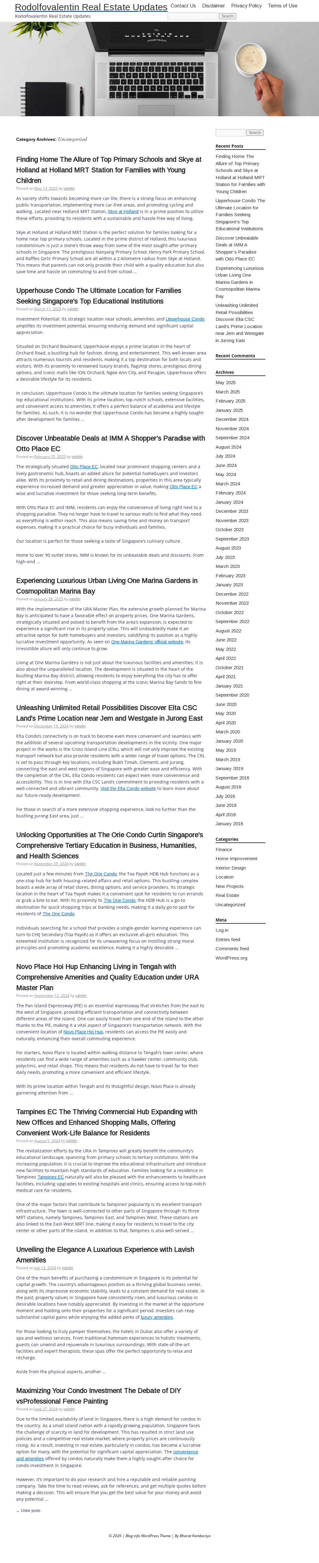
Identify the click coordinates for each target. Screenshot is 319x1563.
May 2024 (226, 474)
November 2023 (232, 520)
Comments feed (232, 948)
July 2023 (225, 557)
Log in (222, 930)
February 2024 (230, 492)
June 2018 (226, 805)
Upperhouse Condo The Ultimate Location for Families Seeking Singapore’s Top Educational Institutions (240, 214)
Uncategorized (230, 904)
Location (225, 876)
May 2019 (226, 750)
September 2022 (232, 621)
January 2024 (229, 502)
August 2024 (228, 447)
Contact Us (183, 5)
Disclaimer (213, 5)
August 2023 (228, 547)
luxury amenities (157, 1317)
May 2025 (226, 382)
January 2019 (229, 768)
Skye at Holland (123, 211)
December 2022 (232, 594)
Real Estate (227, 895)
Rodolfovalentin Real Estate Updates (91, 7)
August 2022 (228, 630)
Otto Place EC (84, 466)
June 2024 (226, 465)
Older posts (28, 1510)
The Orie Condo (101, 873)
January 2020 (229, 741)
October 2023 (230, 529)
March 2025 (228, 391)
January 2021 (229, 686)
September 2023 (232, 538)
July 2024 (225, 456)
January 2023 (229, 584)
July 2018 (225, 796)
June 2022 (226, 639)
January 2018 (229, 823)
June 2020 (226, 704)
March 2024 (228, 483)
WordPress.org (231, 957)
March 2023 (228, 566)
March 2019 (228, 759)
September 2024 (232, 437)
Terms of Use (283, 5)
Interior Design (231, 867)
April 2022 (226, 658)
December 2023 (232, 511)
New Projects (230, 886)
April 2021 (226, 676)
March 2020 (228, 731)
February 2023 (230, 575)
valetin (69, 188)
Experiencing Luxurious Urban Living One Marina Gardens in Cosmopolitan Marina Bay (240, 282)
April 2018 (226, 814)
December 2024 (232, 419)
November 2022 (232, 603)
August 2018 (228, 786)
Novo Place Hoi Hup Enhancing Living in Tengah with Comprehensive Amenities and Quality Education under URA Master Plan (107, 977)
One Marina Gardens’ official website (147, 641)
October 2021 (230, 667)
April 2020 (226, 722)
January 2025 (229, 410)
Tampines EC (50, 1177)
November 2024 (232, 428)
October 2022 (230, 612)
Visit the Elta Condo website (128, 788)
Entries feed (228, 939)
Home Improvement (236, 858)
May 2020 (226, 713)
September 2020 (232, 695)
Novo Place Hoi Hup (83, 1031)
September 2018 (232, 777)
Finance (224, 849)
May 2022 (226, 649)
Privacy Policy (246, 5)
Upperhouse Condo (185, 319)
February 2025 (230, 400)
